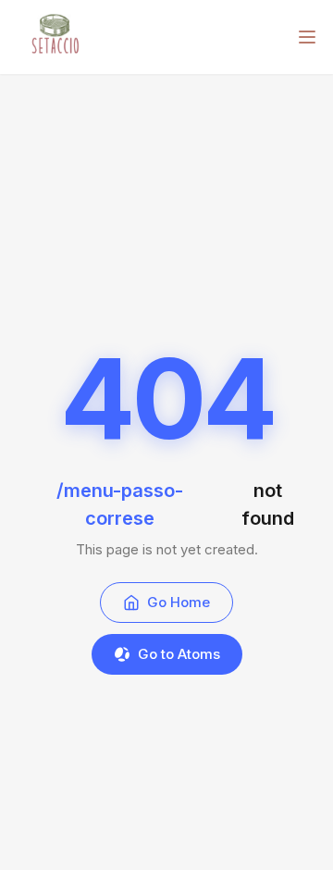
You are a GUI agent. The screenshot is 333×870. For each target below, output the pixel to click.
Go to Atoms (179, 654)
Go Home (178, 602)
